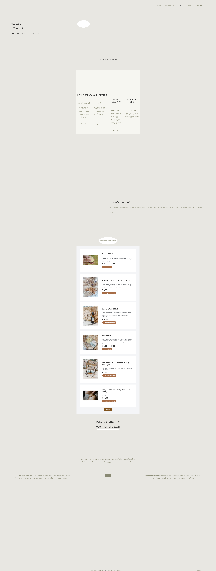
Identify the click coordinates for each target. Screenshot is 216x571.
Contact (191, 5)
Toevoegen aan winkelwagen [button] (110, 293)
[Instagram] (106, 475)
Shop (177, 5)
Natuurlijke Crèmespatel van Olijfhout (116, 281)
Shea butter (106, 336)
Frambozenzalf (168, 5)
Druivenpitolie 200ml (110, 309)
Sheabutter (100, 95)
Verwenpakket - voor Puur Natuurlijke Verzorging (116, 364)
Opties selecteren (107, 267)
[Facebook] (109, 475)
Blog (184, 5)
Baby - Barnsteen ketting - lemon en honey (116, 391)
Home (159, 5)
